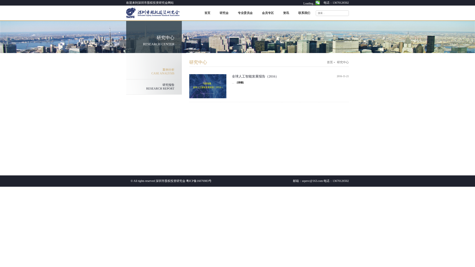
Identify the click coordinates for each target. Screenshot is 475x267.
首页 (207, 12)
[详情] (239, 82)
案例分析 (162, 71)
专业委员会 (245, 12)
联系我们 (304, 12)
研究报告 (160, 86)
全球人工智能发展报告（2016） (255, 76)
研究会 (224, 12)
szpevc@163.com (312, 180)
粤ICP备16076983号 (199, 180)
